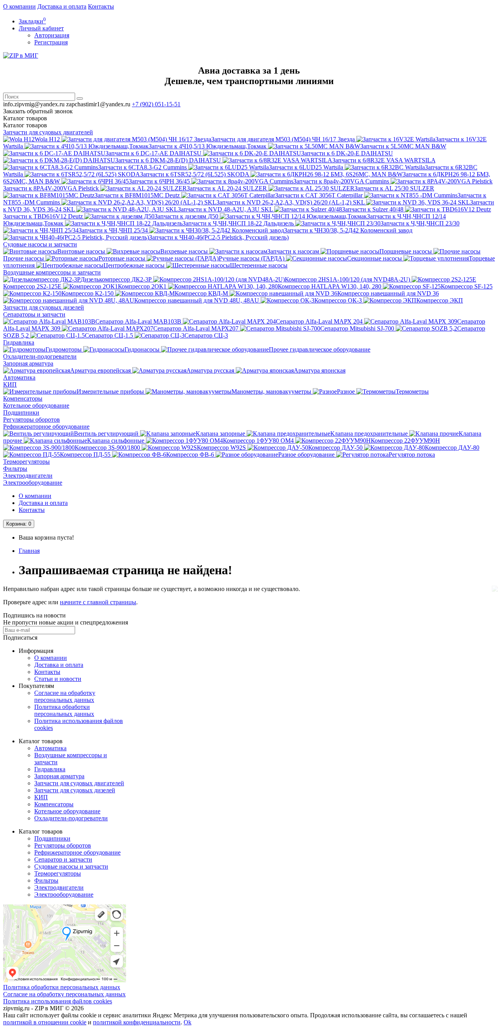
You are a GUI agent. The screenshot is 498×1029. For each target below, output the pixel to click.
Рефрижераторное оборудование (46, 426)
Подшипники (21, 412)
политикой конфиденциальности (137, 1022)
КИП (10, 384)
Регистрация (51, 42)
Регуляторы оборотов (31, 419)
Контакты (101, 6)
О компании (19, 6)
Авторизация (51, 35)
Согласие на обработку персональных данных (64, 696)
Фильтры (15, 468)
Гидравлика (18, 342)
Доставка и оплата (61, 6)
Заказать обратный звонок (38, 111)
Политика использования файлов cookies (57, 1001)
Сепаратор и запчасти (63, 859)
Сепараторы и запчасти (34, 314)
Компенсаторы (22, 398)
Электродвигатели (28, 475)
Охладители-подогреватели (40, 356)
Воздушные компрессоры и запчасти (52, 272)
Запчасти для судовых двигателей (48, 132)
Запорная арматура (28, 363)
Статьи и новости (57, 678)
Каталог (25, 125)
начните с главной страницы (98, 602)
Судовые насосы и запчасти (40, 244)
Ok (187, 1022)
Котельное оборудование (36, 405)
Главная (29, 550)
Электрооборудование (32, 482)
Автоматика (19, 377)
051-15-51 (156, 104)
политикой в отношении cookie (44, 1022)
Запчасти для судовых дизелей (43, 307)
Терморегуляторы (26, 461)
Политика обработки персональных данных (64, 710)
